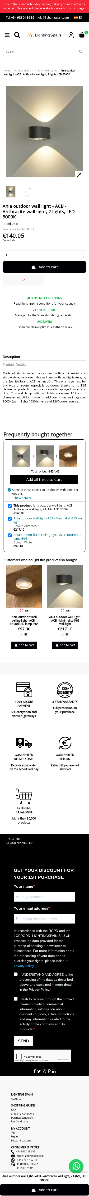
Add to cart (48, 267)
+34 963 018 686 (25, 1151)
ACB (15, 224)
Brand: (7, 224)
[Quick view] (27, 611)
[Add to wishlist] (23, 280)
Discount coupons (21, 1140)
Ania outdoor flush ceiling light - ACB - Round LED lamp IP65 (48, 537)
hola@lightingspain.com (30, 1155)
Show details (22, 498)
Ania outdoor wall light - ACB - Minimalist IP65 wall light (48, 520)
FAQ (13, 1109)
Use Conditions (19, 1121)
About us (16, 1098)
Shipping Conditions (22, 1113)
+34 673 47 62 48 (26, 1159)
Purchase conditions (22, 1117)
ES (80, 17)
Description (11, 357)
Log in (14, 1136)
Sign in (15, 1132)
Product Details (14, 365)
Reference (9, 229)
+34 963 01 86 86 (22, 17)
